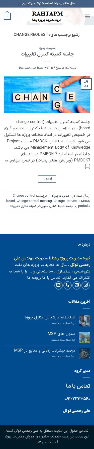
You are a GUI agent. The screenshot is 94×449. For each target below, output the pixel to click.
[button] (87, 16)
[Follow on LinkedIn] (58, 285)
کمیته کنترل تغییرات (23, 206)
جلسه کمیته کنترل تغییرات (47, 54)
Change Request (66, 201)
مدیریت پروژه (47, 48)
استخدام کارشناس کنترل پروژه (50, 317)
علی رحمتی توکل (27, 68)
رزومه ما (34, 278)
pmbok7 (84, 206)
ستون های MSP (61, 334)
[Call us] (67, 285)
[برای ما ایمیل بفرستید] (76, 285)
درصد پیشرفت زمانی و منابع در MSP (44, 350)
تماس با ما (50, 278)
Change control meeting (34, 201)
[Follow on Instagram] (85, 285)
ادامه (47, 179)
